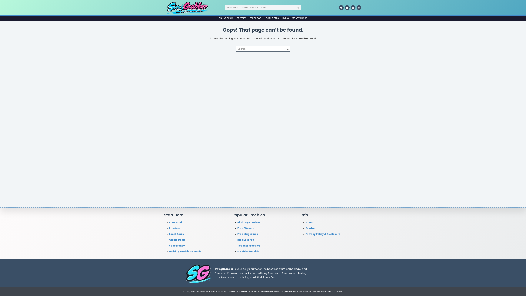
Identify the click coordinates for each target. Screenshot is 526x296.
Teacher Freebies (248, 245)
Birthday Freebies (248, 222)
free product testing (294, 273)
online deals (293, 269)
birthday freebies (267, 273)
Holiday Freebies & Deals (185, 251)
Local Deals (272, 18)
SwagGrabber (224, 269)
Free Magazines (247, 234)
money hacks (242, 273)
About (310, 222)
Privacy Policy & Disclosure (323, 234)
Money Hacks (299, 18)
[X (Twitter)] (347, 7)
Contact (311, 228)
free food (220, 273)
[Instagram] (353, 7)
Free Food (255, 18)
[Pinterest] (359, 7)
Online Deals (226, 18)
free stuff (279, 269)
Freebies (241, 18)
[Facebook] (341, 7)
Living (285, 18)
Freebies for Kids (248, 251)
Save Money (177, 245)
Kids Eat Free (245, 239)
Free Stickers (245, 228)
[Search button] (298, 7)
